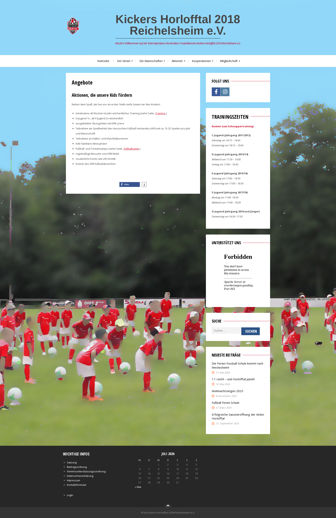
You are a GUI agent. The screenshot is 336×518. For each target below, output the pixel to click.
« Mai (138, 487)
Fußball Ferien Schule (225, 403)
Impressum (73, 480)
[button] (129, 184)
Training (160, 113)
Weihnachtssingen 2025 (227, 391)
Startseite (103, 61)
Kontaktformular (76, 485)
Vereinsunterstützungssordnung (86, 471)
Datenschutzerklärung (80, 476)
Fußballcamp (131, 148)
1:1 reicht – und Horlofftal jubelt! (233, 379)
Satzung (72, 462)
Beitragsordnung (77, 467)
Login (70, 495)
